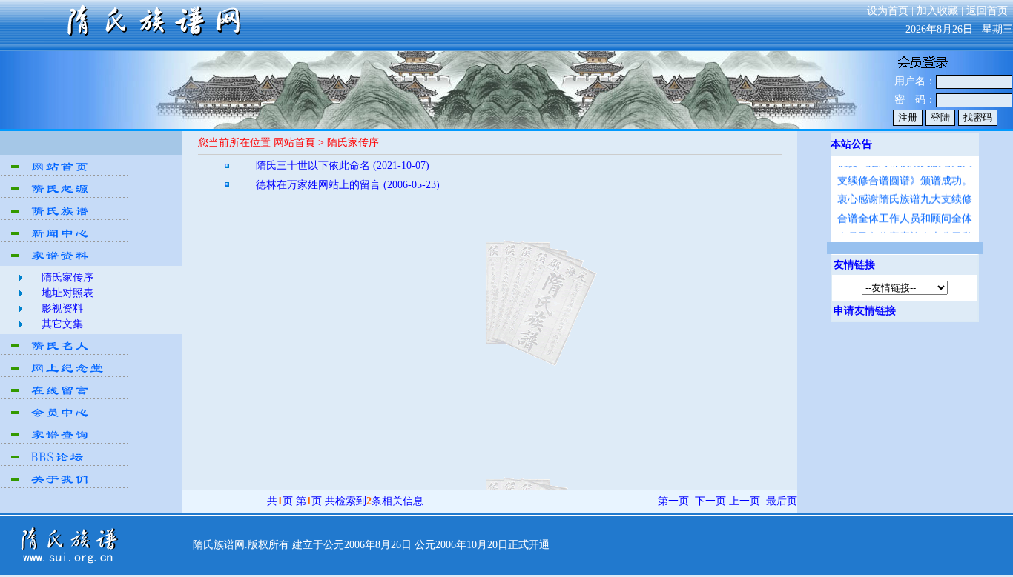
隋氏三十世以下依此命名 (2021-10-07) (342, 165)
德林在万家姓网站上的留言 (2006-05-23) (348, 184)
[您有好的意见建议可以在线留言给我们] (66, 397)
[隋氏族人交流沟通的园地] (66, 464)
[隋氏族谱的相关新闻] (66, 240)
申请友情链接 (865, 310)
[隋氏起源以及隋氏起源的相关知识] (66, 195)
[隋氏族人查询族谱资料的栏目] (66, 441)
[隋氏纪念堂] (66, 375)
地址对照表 (67, 292)
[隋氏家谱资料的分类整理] (66, 262)
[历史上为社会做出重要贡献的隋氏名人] (66, 352)
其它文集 (62, 324)
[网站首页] (66, 173)
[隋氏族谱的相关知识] (66, 218)
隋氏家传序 (67, 277)
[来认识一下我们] (66, 486)
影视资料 (62, 308)
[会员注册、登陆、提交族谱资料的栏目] (66, 419)
